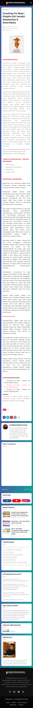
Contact (20, 705)
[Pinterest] (11, 417)
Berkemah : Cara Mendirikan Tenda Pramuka (20, 522)
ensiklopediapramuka (18, 425)
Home (8, 702)
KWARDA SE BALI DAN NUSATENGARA (13, 554)
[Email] (15, 417)
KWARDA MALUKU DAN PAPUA (14, 549)
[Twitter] (7, 417)
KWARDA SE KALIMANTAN (10, 557)
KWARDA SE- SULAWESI (9, 562)
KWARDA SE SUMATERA (9, 560)
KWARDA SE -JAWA (8, 552)
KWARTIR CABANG (22, 562)
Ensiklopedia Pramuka (21, 699)
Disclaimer (13, 705)
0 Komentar (7, 30)
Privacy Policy (22, 702)
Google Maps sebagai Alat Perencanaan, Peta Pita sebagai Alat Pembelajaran (20, 513)
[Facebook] (4, 417)
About (14, 702)
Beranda (5, 9)
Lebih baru (5, 489)
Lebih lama (27, 489)
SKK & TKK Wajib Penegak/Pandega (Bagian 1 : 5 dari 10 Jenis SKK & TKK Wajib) (20, 531)
